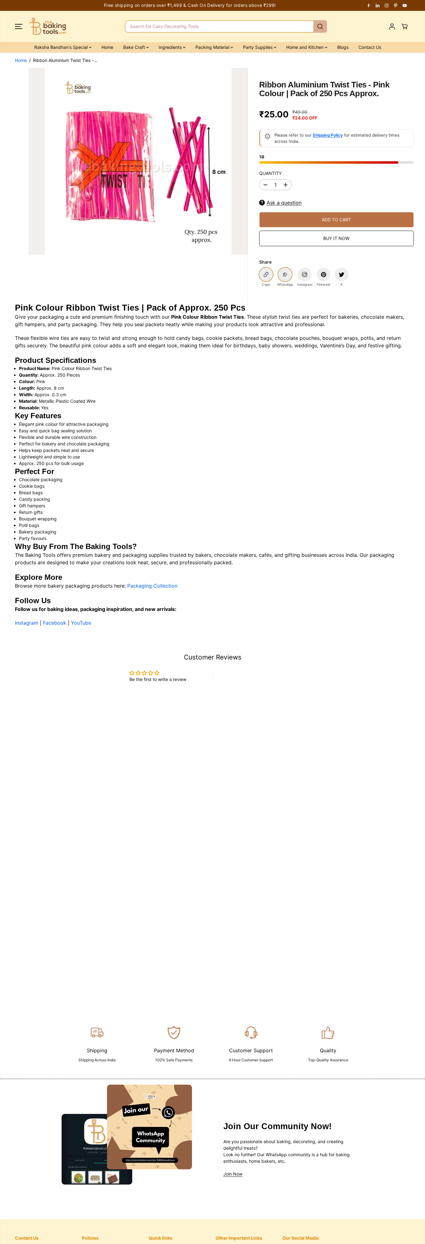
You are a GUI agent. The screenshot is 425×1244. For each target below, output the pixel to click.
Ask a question (284, 203)
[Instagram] (386, 5)
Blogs (342, 47)
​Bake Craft (134, 47)
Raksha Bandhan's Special (61, 47)
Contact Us (369, 47)
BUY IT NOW (336, 238)
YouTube (81, 623)
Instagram (26, 623)
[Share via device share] (304, 274)
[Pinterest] (395, 5)
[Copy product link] (266, 274)
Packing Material (213, 47)
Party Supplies (258, 47)
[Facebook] (368, 5)
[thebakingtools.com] (47, 26)
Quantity (270, 173)
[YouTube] (405, 5)
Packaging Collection (152, 586)
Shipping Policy (328, 135)
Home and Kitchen (305, 47)
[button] (18, 26)
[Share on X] (341, 274)
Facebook (54, 623)
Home (107, 47)
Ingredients (171, 47)
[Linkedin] (377, 5)
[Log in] (392, 26)
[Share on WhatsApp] (285, 274)
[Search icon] (320, 26)
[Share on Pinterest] (323, 274)
